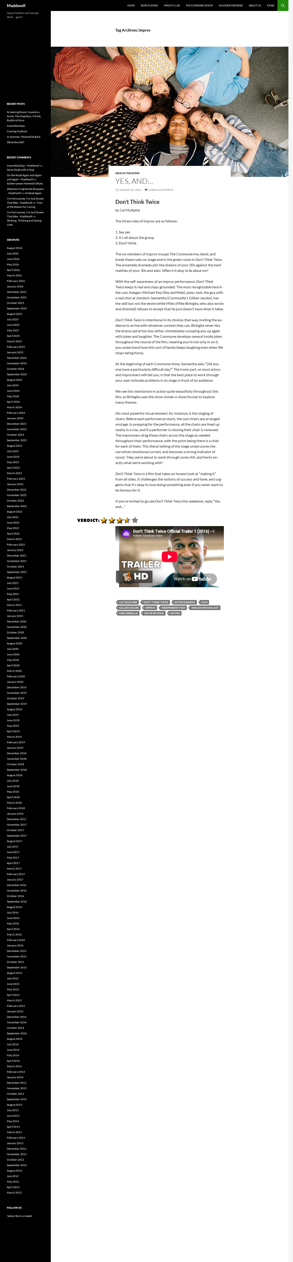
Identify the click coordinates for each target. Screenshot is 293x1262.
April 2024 (13, 401)
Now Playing (149, 5)
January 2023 (15, 484)
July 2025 (13, 319)
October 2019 (15, 698)
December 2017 (16, 819)
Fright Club (172, 5)
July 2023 (13, 451)
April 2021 (13, 599)
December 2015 (16, 951)
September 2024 (17, 374)
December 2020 (16, 621)
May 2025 (13, 330)
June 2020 (13, 654)
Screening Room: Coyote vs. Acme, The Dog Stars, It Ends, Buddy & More (24, 116)
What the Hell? (15, 142)
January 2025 (15, 352)
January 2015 (15, 1011)
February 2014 (16, 1071)
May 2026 (13, 264)
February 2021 (16, 610)
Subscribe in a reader (19, 1216)
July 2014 (13, 1044)
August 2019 (14, 709)
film (204, 602)
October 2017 (15, 830)
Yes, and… (134, 181)
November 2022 (17, 495)
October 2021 (15, 566)
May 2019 (13, 725)
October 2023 (15, 434)
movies (175, 613)
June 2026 (13, 259)
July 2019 (13, 714)
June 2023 (13, 456)
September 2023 (17, 440)
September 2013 (17, 1099)
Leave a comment (161, 190)
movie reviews (154, 613)
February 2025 (16, 347)
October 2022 (15, 500)
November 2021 (17, 561)
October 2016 (15, 896)
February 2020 (16, 676)
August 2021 (14, 577)
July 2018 (13, 780)
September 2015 (17, 967)
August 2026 (14, 248)
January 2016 (15, 945)
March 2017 (14, 868)
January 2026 (15, 286)
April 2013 (13, 1126)
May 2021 (13, 594)
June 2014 (13, 1049)
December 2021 (16, 555)
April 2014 (13, 1060)
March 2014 (14, 1066)
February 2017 (16, 874)
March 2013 (14, 1132)
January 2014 (15, 1077)
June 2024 (13, 390)
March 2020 (14, 671)
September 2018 (17, 769)
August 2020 (14, 643)
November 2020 (17, 627)
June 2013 (13, 1115)
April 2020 (13, 665)
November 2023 (17, 429)
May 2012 (13, 1181)
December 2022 (16, 489)
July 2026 (13, 253)
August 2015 (14, 973)
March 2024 (14, 407)
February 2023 (16, 478)
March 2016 (14, 934)
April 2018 (13, 797)
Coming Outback (17, 131)
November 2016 (17, 890)
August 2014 (14, 1038)
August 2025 (14, 314)
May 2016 (13, 923)
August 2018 (14, 775)
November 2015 (17, 956)
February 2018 (16, 808)
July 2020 (13, 649)
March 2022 (14, 539)
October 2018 (15, 764)
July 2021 (13, 583)
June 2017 (13, 852)
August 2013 (14, 1104)
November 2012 (17, 1154)
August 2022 (14, 511)
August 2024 (14, 379)
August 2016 (14, 907)
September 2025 (17, 308)
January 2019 (15, 747)
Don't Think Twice (156, 602)
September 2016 (17, 901)
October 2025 (15, 303)
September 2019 (17, 703)
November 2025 (17, 297)
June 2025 (13, 325)
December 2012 (16, 1148)
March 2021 (14, 605)
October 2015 (15, 962)
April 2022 (13, 533)
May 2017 (13, 857)
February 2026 (16, 281)
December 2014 (16, 1017)
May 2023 (13, 462)
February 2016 (16, 940)
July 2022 (13, 517)
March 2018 (14, 802)
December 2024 (16, 357)
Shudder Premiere (231, 5)
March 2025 (14, 341)
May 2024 (13, 396)
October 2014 (15, 1028)
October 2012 (15, 1159)
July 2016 (13, 912)
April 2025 (13, 336)
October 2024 (15, 368)
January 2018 (15, 813)
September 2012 (17, 1165)
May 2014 (13, 1055)
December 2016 (16, 885)
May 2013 (13, 1121)
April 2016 (13, 929)
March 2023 (14, 473)
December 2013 (16, 1082)
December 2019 (16, 687)
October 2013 (15, 1093)
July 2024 (13, 385)
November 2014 (17, 1022)
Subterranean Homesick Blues (25, 183)
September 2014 (17, 1033)
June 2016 (13, 918)
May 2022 (13, 528)
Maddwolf (16, 5)
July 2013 (13, 1110)
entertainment (185, 602)
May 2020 (13, 660)
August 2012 (14, 1170)
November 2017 (17, 824)
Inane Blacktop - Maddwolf (23, 165)
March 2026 (14, 275)
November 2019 (17, 693)
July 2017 (13, 846)
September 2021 (17, 572)
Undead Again (33, 193)
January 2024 (15, 418)
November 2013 (17, 1088)
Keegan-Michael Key (205, 607)
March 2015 (14, 1000)
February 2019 (16, 742)
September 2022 (17, 506)
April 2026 (13, 270)
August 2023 (14, 445)
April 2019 (13, 731)
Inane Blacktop (16, 125)
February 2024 (16, 412)
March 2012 (14, 1192)
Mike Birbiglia (128, 613)
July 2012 (13, 1176)
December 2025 (16, 292)
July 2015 (13, 978)
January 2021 (15, 616)
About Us (255, 5)
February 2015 (16, 1006)
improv (150, 607)
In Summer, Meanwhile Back (24, 136)
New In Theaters (127, 173)
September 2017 (17, 835)
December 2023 (16, 423)
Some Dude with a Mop (20, 169)
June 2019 (13, 720)
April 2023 (13, 467)
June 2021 (13, 588)
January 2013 (15, 1143)
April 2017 (13, 863)
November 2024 (17, 363)
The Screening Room (199, 5)
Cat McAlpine (128, 602)
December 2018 (16, 753)
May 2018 (13, 791)
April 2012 (13, 1187)
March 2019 (14, 736)
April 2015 (13, 995)
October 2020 (15, 632)
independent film (173, 607)
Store (270, 5)
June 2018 (13, 786)
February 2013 (16, 1137)
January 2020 (15, 682)
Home (131, 5)
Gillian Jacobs (129, 607)
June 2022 (13, 522)
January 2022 (15, 550)
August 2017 (14, 841)
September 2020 (17, 638)
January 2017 (15, 879)
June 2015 (13, 984)
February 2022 (16, 544)
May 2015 (13, 989)
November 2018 (17, 758)
